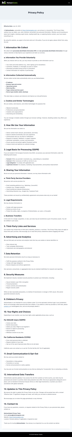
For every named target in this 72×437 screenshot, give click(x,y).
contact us (7, 306)
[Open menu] (69, 3)
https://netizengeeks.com (29, 30)
